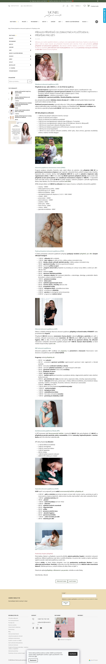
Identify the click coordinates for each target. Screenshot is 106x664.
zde (36, 656)
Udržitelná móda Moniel (14, 638)
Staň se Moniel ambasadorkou (15, 642)
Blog (9, 631)
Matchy (11, 44)
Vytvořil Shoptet (94, 660)
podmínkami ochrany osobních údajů (88, 599)
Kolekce (11, 56)
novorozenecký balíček (67, 491)
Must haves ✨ (12, 35)
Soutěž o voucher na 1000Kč (14, 640)
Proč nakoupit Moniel (13, 620)
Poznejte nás (11, 622)
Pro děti (11, 38)
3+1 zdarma (12, 68)
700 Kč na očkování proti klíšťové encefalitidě (51, 119)
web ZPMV (67, 181)
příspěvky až (50, 357)
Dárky (10, 59)
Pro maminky (12, 41)
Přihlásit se (65, 603)
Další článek (72, 581)
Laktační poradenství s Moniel (15, 636)
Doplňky (11, 47)
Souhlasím (73, 654)
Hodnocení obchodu (13, 645)
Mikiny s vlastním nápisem (16, 53)
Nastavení (33, 660)
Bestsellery (12, 65)
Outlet (11, 62)
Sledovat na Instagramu (65, 639)
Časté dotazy (11, 629)
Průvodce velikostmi (13, 618)
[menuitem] (14, 21)
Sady (10, 50)
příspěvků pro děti (86, 254)
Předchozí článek (61, 581)
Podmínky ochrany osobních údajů (16, 653)
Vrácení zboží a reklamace (14, 627)
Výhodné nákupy (13, 71)
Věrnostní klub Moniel (13, 634)
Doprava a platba (12, 625)
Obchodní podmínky (13, 651)
